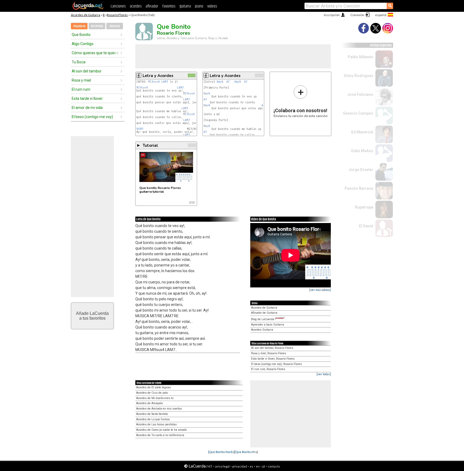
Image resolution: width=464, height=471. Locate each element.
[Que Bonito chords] (221, 452)
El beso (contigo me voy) (92, 117)
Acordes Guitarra (262, 329)
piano (199, 6)
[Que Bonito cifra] (246, 452)
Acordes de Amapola (149, 403)
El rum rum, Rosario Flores (268, 369)
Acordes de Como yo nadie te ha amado (161, 430)
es (251, 466)
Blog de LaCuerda (267, 319)
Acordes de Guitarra (85, 15)
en (258, 466)
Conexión (357, 15)
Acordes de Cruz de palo (152, 393)
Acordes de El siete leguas (153, 387)
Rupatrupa (364, 207)
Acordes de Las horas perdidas (156, 424)
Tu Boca (78, 62)
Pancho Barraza (359, 188)
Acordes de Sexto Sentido (152, 414)
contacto (274, 466)
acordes (136, 6)
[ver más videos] (320, 289)
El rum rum (81, 89)
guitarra (185, 6)
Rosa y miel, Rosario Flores (268, 353)
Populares (79, 26)
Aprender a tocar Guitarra (267, 324)
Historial (115, 26)
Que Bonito (81, 34)
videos (212, 6)
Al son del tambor (87, 71)
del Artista (97, 26)
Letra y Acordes (158, 75)
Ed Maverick (362, 132)
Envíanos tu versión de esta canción (301, 101)
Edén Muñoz (362, 151)
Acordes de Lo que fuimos (153, 419)
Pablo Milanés (360, 57)
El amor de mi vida (87, 107)
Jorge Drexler (361, 169)
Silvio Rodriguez (358, 76)
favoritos (168, 6)
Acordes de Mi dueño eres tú (154, 398)
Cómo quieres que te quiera (95, 53)
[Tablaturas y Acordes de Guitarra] (88, 8)
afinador (152, 6)
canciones (118, 6)
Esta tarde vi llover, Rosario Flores (273, 358)
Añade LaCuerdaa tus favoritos (92, 315)
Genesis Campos (358, 113)
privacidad (239, 466)
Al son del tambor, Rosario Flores (272, 348)
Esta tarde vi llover (87, 98)
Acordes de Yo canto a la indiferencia (160, 435)
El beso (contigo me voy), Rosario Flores (276, 364)
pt (263, 466)
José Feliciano (360, 94)
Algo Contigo (82, 44)
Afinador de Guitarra (264, 313)
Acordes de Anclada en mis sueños (159, 408)
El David (366, 226)
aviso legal (222, 466)
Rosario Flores (117, 15)
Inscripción (332, 15)
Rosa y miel (81, 80)
